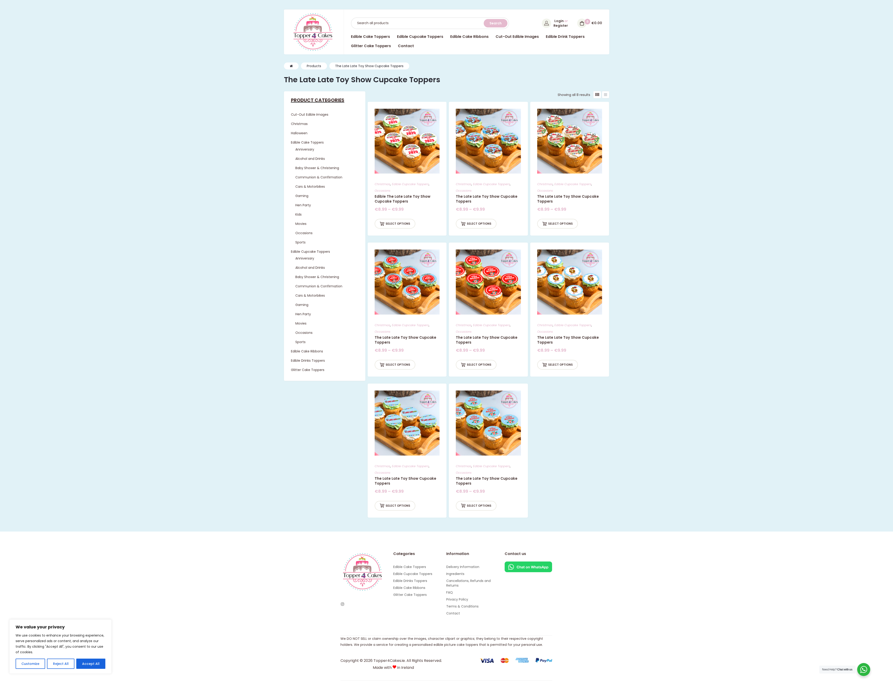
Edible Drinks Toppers (410, 580)
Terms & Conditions (462, 606)
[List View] (605, 94)
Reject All (61, 663)
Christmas (382, 184)
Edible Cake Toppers (409, 567)
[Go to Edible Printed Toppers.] (291, 66)
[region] (60, 646)
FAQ (449, 592)
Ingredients (455, 573)
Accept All (91, 663)
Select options (398, 224)
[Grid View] (597, 94)
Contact (453, 613)
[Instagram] (342, 604)
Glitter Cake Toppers (410, 594)
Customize (30, 663)
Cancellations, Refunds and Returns (468, 583)
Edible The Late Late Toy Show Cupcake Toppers (402, 199)
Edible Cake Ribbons (409, 587)
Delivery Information (462, 567)
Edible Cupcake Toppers (410, 184)
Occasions (382, 190)
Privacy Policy (457, 599)
